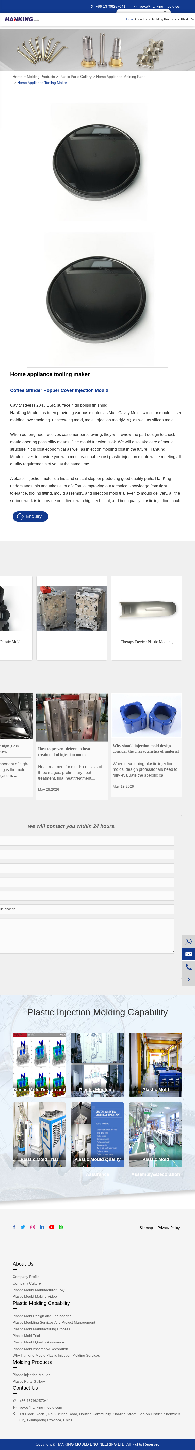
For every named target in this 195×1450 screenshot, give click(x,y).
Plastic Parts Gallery (75, 76)
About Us (141, 19)
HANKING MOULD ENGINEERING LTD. (91, 1444)
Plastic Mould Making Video (35, 1296)
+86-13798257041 (110, 6)
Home (129, 19)
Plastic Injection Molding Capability (97, 1012)
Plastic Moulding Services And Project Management (97, 1092)
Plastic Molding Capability (41, 1303)
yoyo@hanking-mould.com (40, 1407)
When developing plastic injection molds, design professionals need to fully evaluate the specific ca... (145, 769)
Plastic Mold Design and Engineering (39, 1092)
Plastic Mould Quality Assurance (97, 1162)
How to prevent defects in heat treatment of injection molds (64, 752)
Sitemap (146, 1228)
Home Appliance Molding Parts (120, 76)
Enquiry (33, 516)
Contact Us (25, 1388)
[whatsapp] (188, 941)
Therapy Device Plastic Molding (147, 642)
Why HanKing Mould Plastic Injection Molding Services (56, 1355)
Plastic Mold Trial (39, 1159)
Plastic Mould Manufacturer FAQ (39, 1290)
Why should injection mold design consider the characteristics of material (146, 748)
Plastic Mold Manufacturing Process (156, 1092)
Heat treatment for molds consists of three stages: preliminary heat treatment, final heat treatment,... (70, 772)
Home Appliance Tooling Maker (42, 83)
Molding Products (164, 19)
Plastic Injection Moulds (31, 1375)
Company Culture (27, 1283)
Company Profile (26, 1277)
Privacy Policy (169, 1228)
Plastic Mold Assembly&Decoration (155, 1162)
